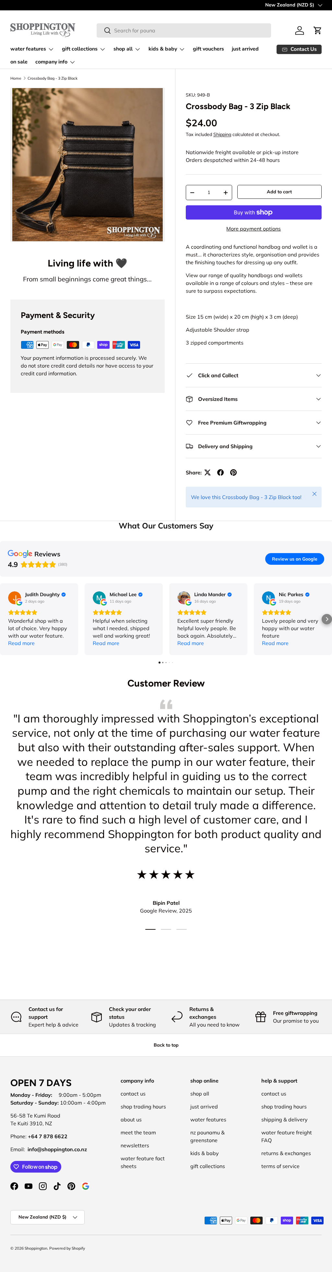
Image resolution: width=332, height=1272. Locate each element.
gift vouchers (208, 48)
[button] (5, 619)
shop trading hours (143, 1106)
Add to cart (279, 192)
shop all (199, 1093)
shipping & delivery (284, 1119)
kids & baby (204, 1153)
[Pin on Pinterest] (233, 472)
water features (208, 1119)
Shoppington (36, 1248)
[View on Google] (14, 597)
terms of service (280, 1166)
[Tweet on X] (207, 472)
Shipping (222, 134)
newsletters (135, 1145)
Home (15, 78)
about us (131, 1119)
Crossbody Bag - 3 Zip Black (52, 78)
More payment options (253, 228)
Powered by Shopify (67, 1248)
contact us (133, 1093)
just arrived (245, 48)
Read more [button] (21, 643)
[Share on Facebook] (220, 472)
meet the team (138, 1132)
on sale (19, 61)
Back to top (166, 1045)
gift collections (207, 1166)
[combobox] (184, 30)
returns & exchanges (286, 1153)
